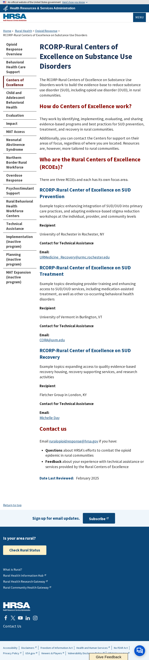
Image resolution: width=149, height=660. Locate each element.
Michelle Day (50, 417)
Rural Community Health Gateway (26, 587)
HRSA (15, 17)
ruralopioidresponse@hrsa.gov (73, 441)
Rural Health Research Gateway (24, 581)
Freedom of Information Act (57, 648)
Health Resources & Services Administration (42, 8)
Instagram (35, 618)
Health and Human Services (92, 648)
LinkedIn (27, 618)
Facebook (5, 618)
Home (7, 31)
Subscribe (97, 518)
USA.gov (30, 653)
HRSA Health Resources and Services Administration (16, 606)
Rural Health (23, 31)
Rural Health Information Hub (23, 575)
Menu (139, 17)
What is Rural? (12, 569)
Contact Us (12, 626)
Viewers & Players (51, 653)
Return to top (12, 505)
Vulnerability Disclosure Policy (85, 653)
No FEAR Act (121, 648)
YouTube (20, 618)
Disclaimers (27, 648)
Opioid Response (46, 31)
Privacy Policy (11, 653)
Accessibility (10, 648)
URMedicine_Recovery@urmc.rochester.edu (75, 257)
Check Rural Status (24, 550)
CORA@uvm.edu (52, 340)
